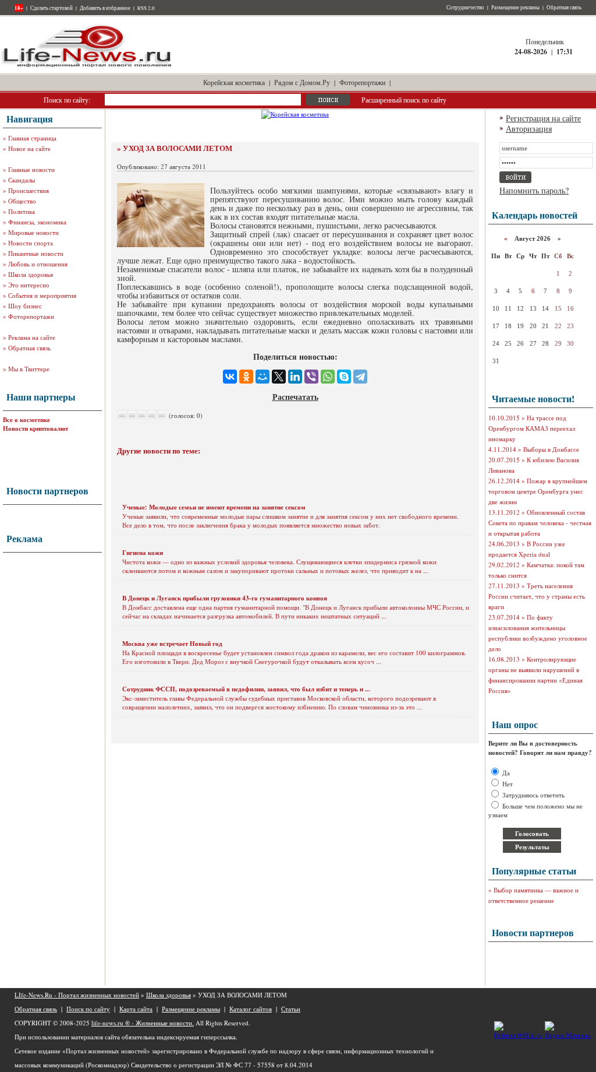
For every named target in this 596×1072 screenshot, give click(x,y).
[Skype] (344, 377)
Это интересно (28, 284)
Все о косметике (26, 419)
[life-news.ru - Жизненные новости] (87, 66)
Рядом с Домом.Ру (302, 82)
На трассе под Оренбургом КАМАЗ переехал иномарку (531, 428)
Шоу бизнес (25, 305)
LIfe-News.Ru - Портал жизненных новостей (77, 994)
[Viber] (311, 377)
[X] (279, 377)
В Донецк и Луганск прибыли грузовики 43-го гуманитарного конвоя (224, 598)
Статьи (290, 1008)
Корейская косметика (234, 82)
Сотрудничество (465, 7)
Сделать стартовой (51, 8)
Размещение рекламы (515, 7)
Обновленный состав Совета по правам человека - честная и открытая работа (539, 522)
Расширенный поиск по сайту (403, 99)
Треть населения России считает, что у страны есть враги (536, 596)
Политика (21, 211)
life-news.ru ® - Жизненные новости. (142, 1022)
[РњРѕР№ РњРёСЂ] (262, 377)
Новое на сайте (29, 148)
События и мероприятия (42, 295)
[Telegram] (360, 377)
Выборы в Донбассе (551, 449)
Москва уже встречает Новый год (172, 643)
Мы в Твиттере (28, 368)
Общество (22, 200)
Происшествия (28, 190)
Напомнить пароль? (534, 190)
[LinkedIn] (295, 377)
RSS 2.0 (146, 8)
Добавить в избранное (105, 8)
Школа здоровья (30, 274)
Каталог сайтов (250, 1008)
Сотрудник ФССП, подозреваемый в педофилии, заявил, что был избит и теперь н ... (246, 689)
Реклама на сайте (31, 337)
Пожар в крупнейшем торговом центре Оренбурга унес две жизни (537, 491)
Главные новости (31, 169)
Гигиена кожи (142, 552)
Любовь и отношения (38, 263)
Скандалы (21, 179)
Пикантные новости (35, 253)
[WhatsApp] (328, 377)
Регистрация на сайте (543, 118)
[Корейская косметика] (295, 114)
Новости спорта (30, 242)
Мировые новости (33, 232)
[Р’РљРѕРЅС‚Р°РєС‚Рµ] (230, 377)
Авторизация (529, 128)
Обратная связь (564, 7)
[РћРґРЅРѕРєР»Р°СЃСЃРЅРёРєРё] (246, 377)
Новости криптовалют (35, 428)
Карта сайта (135, 1008)
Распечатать (295, 397)
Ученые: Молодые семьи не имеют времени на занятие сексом (214, 507)
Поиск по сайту (88, 1008)
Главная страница (32, 137)
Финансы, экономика (37, 221)
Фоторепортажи (362, 82)
